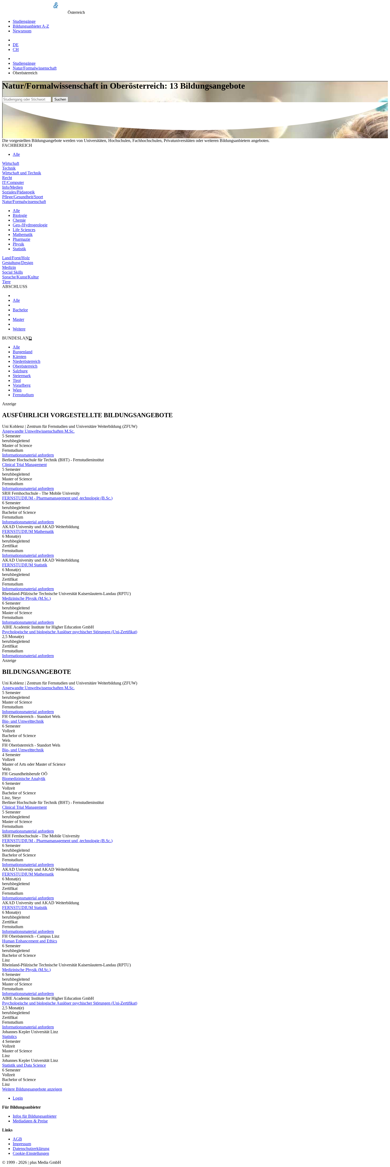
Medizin (9, 267)
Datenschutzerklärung (31, 1148)
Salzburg (20, 371)
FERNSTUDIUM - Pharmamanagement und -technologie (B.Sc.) (57, 498)
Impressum (22, 1144)
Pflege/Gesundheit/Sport (22, 197)
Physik (18, 244)
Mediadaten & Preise (30, 1121)
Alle (16, 154)
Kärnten (19, 356)
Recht (7, 177)
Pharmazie (21, 239)
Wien (17, 390)
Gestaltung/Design (17, 262)
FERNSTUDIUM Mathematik (28, 531)
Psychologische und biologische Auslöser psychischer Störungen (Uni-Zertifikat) (69, 632)
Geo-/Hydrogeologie (30, 225)
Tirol (17, 380)
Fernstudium (23, 395)
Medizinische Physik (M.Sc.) (26, 598)
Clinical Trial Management (24, 464)
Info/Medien (12, 187)
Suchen (60, 99)
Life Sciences (24, 229)
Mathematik (23, 234)
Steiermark (22, 375)
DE (16, 44)
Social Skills (12, 272)
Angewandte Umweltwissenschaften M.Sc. (38, 431)
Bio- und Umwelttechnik (23, 721)
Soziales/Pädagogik (18, 192)
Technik (9, 168)
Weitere (19, 329)
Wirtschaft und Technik (21, 173)
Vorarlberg (22, 385)
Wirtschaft (10, 163)
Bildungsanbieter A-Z (31, 26)
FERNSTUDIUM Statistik (24, 565)
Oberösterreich (25, 366)
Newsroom (22, 31)
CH (16, 49)
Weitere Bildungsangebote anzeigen (32, 1089)
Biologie (20, 215)
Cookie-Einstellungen (31, 1153)
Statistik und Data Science (24, 1065)
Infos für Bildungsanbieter (35, 1116)
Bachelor (20, 310)
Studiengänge (24, 21)
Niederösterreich (26, 361)
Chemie (19, 220)
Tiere (6, 281)
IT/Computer (13, 182)
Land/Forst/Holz (16, 258)
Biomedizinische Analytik (23, 778)
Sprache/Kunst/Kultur (20, 277)
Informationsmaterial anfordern (28, 455)
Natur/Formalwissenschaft (35, 68)
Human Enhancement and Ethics (29, 941)
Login (18, 1098)
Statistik (19, 249)
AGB (17, 1139)
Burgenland (22, 352)
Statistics (9, 1036)
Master (18, 319)
